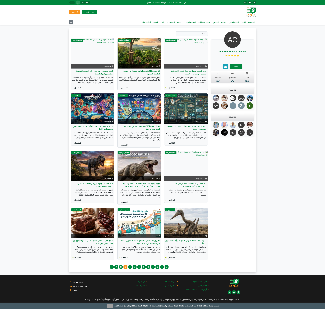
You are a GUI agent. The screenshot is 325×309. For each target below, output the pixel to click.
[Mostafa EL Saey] (224, 132)
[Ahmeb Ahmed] (215, 98)
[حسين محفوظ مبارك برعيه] (224, 98)
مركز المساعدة (180, 3)
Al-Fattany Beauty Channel (232, 51)
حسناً (110, 306)
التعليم (223, 22)
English (85, 3)
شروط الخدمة (170, 282)
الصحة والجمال (190, 22)
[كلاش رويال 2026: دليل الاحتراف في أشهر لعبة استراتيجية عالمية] (139, 108)
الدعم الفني (202, 286)
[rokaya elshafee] (249, 105)
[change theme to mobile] (72, 2)
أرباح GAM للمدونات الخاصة (196, 290)
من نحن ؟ (141, 282)
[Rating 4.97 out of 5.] (232, 55)
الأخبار (243, 22)
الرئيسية (251, 22)
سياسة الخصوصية (167, 3)
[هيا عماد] (224, 105)
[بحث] (71, 22)
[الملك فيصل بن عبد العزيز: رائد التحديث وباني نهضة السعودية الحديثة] (186, 108)
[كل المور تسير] (232, 98)
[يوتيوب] (245, 2)
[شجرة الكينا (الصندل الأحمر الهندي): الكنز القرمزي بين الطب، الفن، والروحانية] (92, 223)
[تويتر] (250, 2)
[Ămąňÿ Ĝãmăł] (215, 132)
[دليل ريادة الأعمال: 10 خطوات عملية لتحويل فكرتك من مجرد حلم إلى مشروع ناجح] (139, 223)
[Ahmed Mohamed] (215, 125)
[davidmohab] (241, 132)
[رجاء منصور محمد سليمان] (241, 98)
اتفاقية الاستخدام (153, 3)
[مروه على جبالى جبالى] (232, 132)
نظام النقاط (140, 286)
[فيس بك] (254, 2)
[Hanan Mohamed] (249, 125)
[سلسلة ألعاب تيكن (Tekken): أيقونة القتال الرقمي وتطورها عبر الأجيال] (92, 108)
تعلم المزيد (118, 306)
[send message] (225, 66)
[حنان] (241, 105)
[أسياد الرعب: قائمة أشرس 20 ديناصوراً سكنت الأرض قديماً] (186, 223)
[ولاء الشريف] (249, 132)
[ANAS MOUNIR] (215, 105)
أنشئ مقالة (146, 22)
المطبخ (216, 22)
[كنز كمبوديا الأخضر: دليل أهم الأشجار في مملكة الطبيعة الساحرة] (139, 53)
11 (116, 267)
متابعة (236, 66)
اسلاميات (171, 22)
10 (121, 267)
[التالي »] (112, 267)
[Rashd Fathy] (232, 125)
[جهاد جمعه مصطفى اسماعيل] (241, 125)
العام (162, 22)
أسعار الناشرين (170, 286)
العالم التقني (234, 22)
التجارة (179, 22)
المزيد (155, 22)
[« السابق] (167, 267)
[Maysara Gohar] (249, 98)
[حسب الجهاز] (78, 3)
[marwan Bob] (232, 105)
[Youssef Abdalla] (224, 125)
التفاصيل (171, 88)
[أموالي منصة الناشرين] (251, 12)
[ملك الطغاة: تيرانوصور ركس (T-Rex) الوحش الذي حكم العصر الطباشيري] (92, 166)
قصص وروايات (204, 22)
